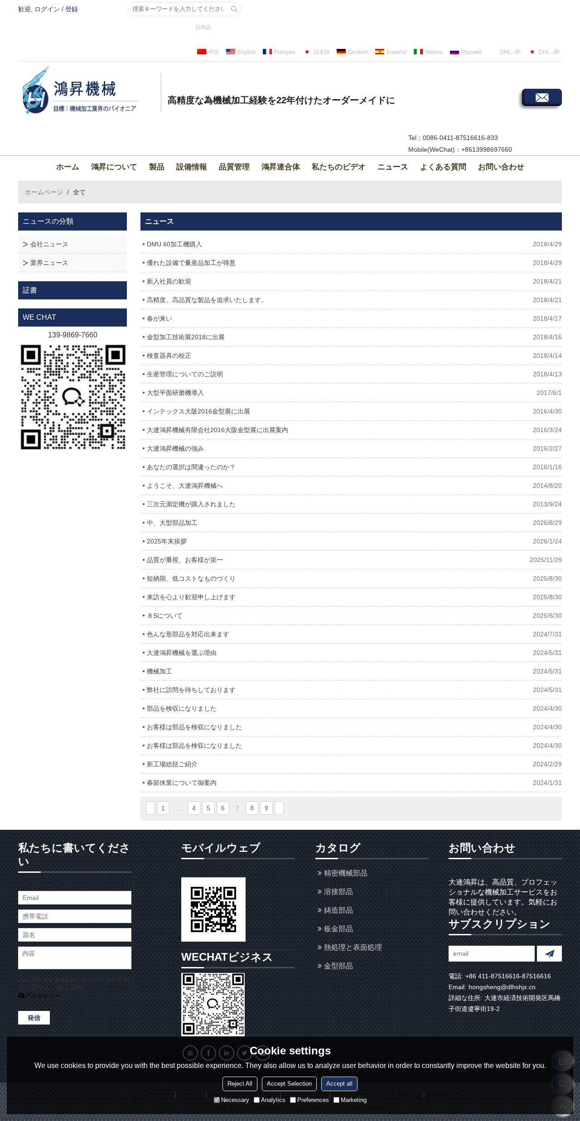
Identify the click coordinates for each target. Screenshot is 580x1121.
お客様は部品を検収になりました (194, 727)
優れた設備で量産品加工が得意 (191, 262)
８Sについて (165, 615)
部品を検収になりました (182, 708)
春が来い (159, 318)
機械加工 (159, 671)
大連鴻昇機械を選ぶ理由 (182, 652)
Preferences (313, 1100)
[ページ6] (150, 808)
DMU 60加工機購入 (174, 244)
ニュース (392, 167)
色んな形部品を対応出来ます (188, 634)
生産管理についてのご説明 (185, 374)
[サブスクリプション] (549, 954)
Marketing (354, 1100)
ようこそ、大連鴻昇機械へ (185, 485)
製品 (156, 167)
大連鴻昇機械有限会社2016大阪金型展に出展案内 (217, 429)
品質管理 (234, 167)
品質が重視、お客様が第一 (185, 559)
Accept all (339, 1083)
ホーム (67, 167)
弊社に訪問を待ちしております (191, 689)
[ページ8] (279, 808)
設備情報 (191, 167)
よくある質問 (443, 167)
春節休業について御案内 (182, 782)
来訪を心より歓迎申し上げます (191, 597)
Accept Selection (289, 1083)
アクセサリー (42, 995)
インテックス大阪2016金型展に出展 (198, 411)
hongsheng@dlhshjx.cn (502, 987)
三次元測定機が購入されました (191, 504)
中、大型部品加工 (172, 522)
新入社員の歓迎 (169, 281)
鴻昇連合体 (280, 167)
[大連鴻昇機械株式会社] (88, 91)
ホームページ (44, 192)
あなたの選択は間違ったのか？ (191, 467)
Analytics (273, 1100)
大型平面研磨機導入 (175, 392)
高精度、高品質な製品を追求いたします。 (207, 299)
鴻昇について (114, 167)
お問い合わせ (501, 167)
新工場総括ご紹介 (172, 764)
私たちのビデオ (339, 167)
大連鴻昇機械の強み (175, 448)
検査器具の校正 (169, 355)
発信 (34, 1017)
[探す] (234, 9)
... (178, 808)
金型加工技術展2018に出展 (186, 337)
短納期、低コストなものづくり (191, 578)
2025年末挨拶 (167, 541)
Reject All (239, 1083)
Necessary (235, 1100)
